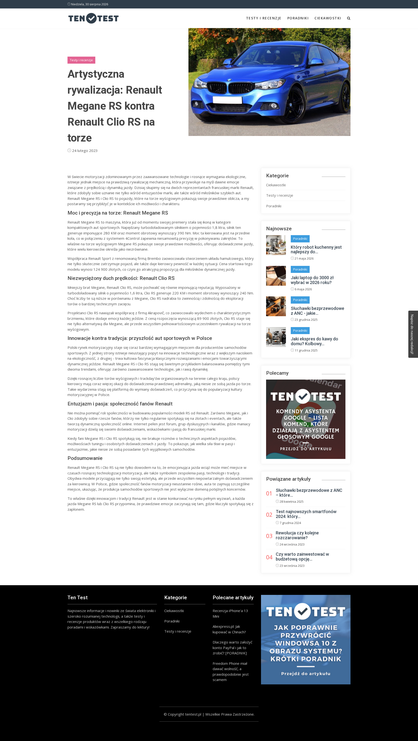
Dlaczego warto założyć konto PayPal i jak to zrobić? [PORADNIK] (232, 647)
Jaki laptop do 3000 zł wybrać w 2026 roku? (312, 280)
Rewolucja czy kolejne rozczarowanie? (297, 535)
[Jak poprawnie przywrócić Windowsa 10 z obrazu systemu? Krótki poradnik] (306, 639)
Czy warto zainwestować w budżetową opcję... (302, 556)
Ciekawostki (327, 18)
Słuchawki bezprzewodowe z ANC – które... (309, 493)
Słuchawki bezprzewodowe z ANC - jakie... (317, 311)
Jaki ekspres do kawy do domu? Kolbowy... (314, 341)
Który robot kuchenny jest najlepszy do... (316, 249)
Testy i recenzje (264, 18)
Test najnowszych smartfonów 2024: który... (306, 514)
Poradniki (298, 18)
